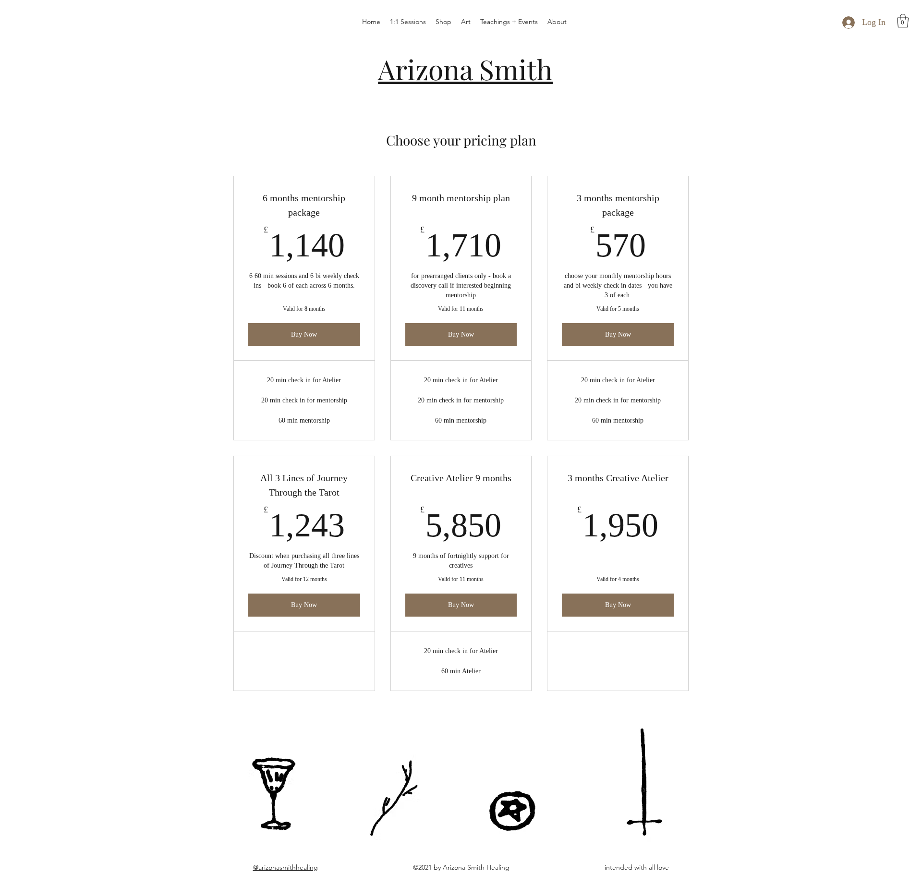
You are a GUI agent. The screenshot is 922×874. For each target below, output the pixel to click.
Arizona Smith (465, 68)
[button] (903, 21)
